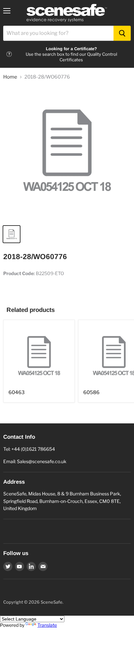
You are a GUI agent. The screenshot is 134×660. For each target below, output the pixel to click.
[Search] (122, 33)
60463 (16, 392)
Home (10, 77)
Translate (47, 625)
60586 (91, 392)
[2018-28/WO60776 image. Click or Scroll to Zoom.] (67, 153)
